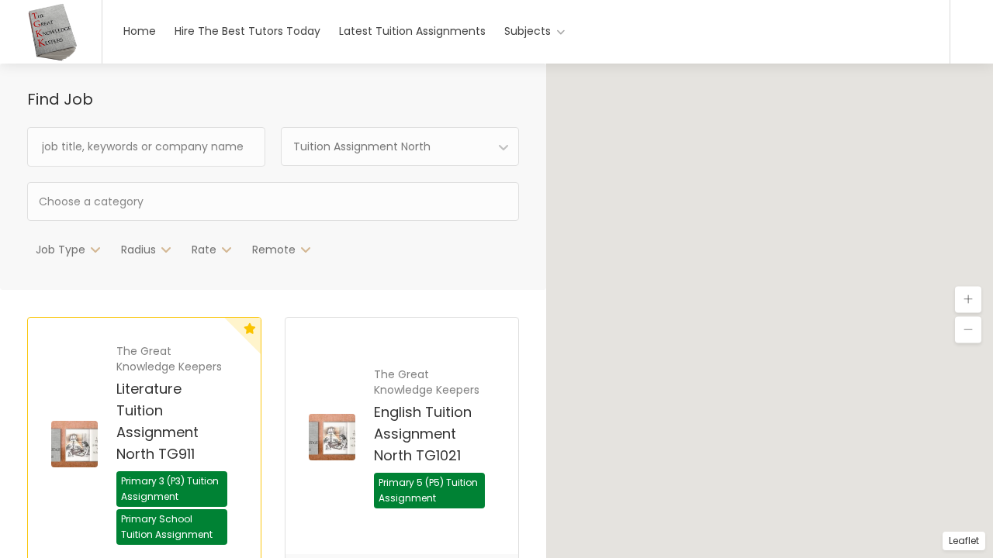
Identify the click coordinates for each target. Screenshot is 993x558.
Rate (204, 249)
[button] (968, 300)
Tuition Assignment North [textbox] (362, 146)
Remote (274, 249)
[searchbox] (144, 201)
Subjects (527, 31)
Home (139, 31)
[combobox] (400, 146)
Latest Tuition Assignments (412, 31)
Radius (138, 249)
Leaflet (964, 540)
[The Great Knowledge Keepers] (50, 58)
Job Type (60, 249)
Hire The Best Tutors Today (247, 31)
